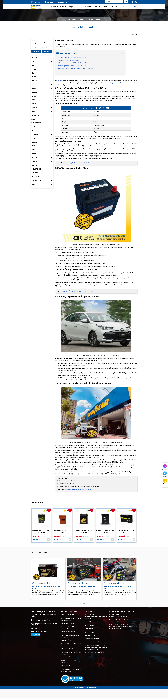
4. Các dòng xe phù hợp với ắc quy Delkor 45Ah (72, 66)
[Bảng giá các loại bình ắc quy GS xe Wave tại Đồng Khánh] (48, 569)
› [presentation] (137, 581)
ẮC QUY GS (88, 618)
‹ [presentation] (31, 581)
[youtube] (135, 2)
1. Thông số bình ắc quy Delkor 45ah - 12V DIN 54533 (74, 57)
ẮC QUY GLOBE (89, 632)
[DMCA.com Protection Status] (35, 634)
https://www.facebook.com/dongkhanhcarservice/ (78, 489)
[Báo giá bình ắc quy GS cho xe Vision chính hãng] (84, 569)
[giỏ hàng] (135, 7)
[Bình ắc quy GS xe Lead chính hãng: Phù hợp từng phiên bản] (119, 569)
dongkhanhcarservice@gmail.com (57, 2)
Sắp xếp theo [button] (132, 34)
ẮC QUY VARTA (89, 629)
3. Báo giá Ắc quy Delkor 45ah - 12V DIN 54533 (72, 63)
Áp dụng (36, 51)
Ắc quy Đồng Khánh (69, 481)
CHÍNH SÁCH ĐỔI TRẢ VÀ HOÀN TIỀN (95, 645)
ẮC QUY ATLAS (89, 625)
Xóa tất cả (47, 51)
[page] (132, 2)
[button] (83, 603)
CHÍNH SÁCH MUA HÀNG (92, 638)
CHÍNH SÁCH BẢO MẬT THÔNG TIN (94, 652)
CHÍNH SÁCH (90, 636)
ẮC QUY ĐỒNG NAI (90, 614)
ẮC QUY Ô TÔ (90, 612)
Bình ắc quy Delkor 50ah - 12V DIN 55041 (77, 163)
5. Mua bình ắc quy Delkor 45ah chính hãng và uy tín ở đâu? (75, 68)
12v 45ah (81, 19)
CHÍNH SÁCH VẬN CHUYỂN (92, 642)
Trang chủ (73, 19)
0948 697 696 (37, 2)
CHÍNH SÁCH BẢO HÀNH (91, 649)
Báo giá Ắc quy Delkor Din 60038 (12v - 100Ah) (78, 291)
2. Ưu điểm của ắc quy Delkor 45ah (68, 60)
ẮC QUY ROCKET (89, 621)
